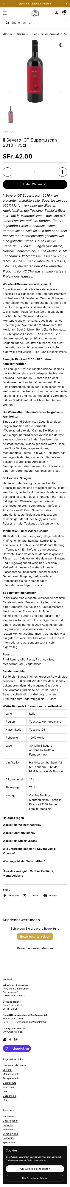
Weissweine (9, 1129)
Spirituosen (9, 1142)
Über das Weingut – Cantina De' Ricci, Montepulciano (28, 873)
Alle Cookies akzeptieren (35, 1168)
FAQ (5, 1100)
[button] (63, 13)
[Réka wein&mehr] (35, 13)
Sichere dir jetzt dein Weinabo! (35, 4)
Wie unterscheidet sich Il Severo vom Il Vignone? (29, 851)
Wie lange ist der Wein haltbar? (24, 861)
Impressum (9, 1087)
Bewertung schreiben (35, 936)
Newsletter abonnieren (15, 1065)
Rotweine (8, 1125)
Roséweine (8, 1138)
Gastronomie (9, 1095)
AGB (5, 1091)
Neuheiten (8, 1116)
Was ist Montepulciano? (19, 833)
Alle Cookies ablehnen (35, 1178)
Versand (7, 1069)
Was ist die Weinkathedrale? (22, 825)
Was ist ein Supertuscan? (20, 841)
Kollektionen (22, 34)
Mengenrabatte (11, 1074)
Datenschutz (9, 1082)
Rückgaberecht (11, 1078)
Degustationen (10, 1120)
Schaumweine (10, 1133)
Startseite (7, 34)
